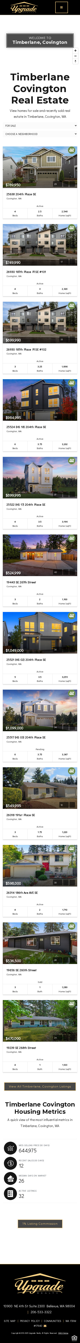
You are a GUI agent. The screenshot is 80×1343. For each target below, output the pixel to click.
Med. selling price (34, 1145)
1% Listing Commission (40, 1223)
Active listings (27, 1190)
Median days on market (32, 1175)
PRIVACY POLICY (30, 1321)
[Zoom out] (75, 56)
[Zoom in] (75, 50)
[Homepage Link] (24, 7)
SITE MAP (9, 1321)
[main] (40, 639)
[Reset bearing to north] (75, 61)
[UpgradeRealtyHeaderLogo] (40, 1283)
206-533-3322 (41, 1312)
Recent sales (31, 1160)
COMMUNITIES (52, 1321)
